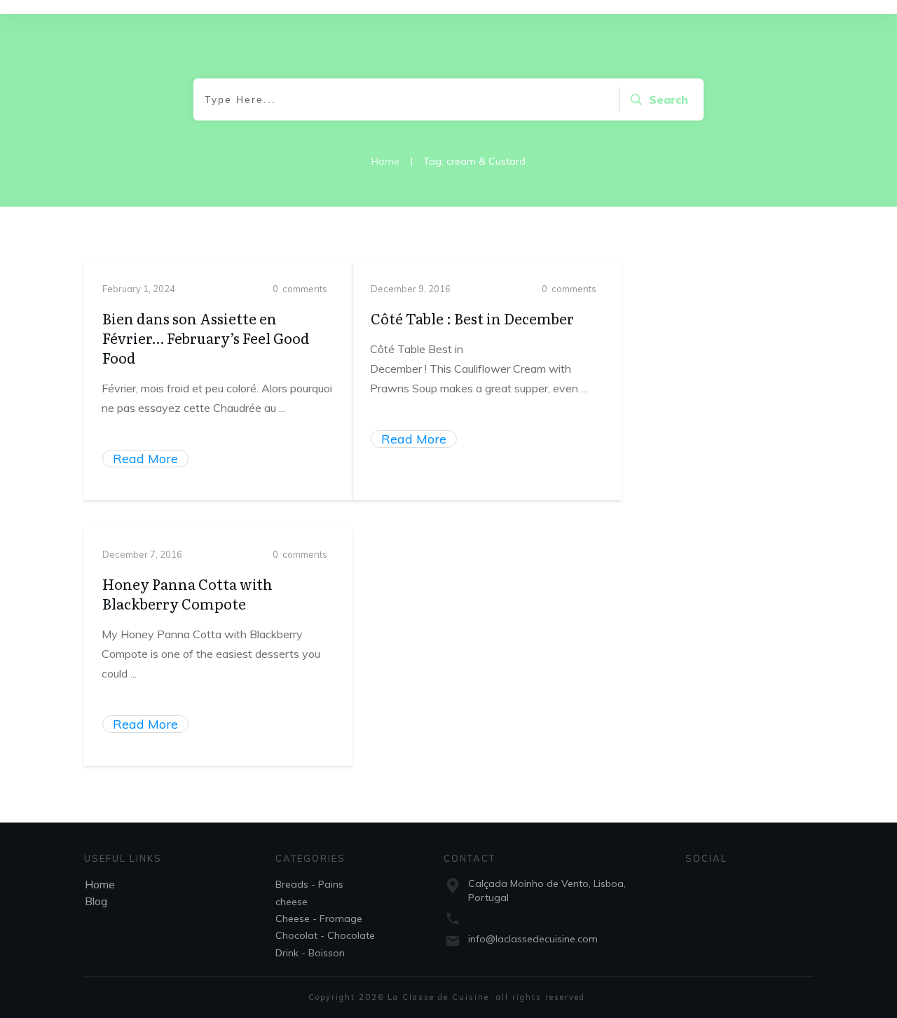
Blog (96, 901)
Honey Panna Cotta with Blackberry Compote (187, 593)
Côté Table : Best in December (472, 318)
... (282, 408)
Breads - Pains (309, 884)
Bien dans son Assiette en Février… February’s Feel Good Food (206, 338)
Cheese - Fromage (318, 918)
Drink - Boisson (310, 953)
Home (100, 884)
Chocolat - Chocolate (325, 935)
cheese (291, 901)
